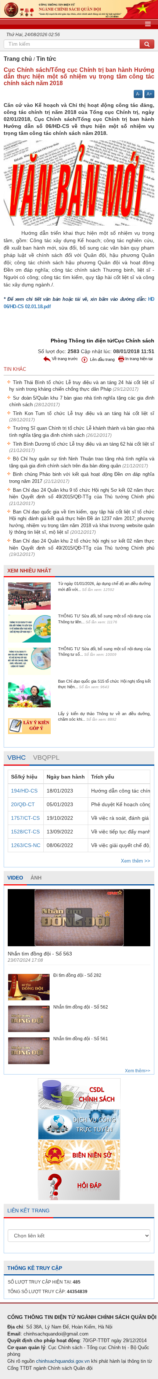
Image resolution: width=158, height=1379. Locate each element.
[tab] (16, 758)
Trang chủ (18, 59)
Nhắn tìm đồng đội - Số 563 (40, 954)
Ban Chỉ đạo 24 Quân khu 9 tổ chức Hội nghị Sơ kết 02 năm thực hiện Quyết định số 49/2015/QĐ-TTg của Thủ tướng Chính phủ (81, 496)
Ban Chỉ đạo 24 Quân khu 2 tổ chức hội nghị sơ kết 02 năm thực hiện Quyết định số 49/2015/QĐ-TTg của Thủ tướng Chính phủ (81, 547)
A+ (149, 94)
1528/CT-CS (25, 832)
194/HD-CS (24, 791)
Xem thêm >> (135, 861)
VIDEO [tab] (15, 878)
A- (138, 94)
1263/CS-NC (25, 845)
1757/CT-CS (25, 818)
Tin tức (46, 59)
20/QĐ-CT (23, 804)
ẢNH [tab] (36, 878)
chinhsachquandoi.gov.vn (63, 1361)
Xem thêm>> (137, 1070)
